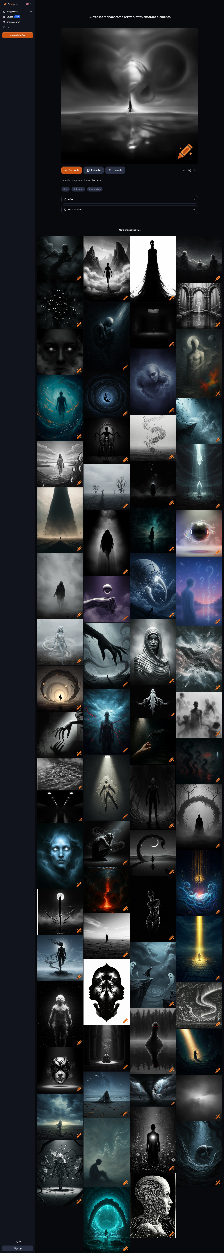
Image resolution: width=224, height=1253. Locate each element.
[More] (184, 170)
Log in (17, 1241)
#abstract (78, 189)
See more (96, 180)
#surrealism (95, 189)
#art (65, 189)
